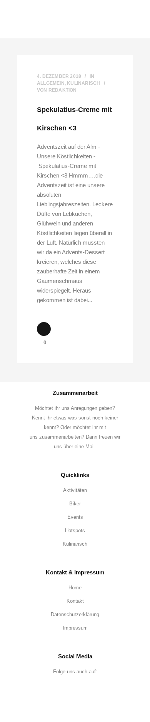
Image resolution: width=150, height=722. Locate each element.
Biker (75, 504)
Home (75, 587)
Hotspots (75, 530)
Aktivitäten (75, 490)
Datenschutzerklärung (75, 614)
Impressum (75, 628)
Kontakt (75, 601)
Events (75, 517)
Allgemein (51, 83)
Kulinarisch (83, 83)
